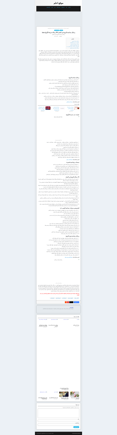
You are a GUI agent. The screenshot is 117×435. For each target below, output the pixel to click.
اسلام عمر (60, 36)
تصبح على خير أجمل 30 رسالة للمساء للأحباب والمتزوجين (70, 108)
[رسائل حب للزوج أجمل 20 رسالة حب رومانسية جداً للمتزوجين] (47, 108)
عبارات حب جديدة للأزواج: (74, 42)
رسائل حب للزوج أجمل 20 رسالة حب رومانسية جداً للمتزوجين (41, 108)
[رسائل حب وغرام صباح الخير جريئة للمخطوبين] (53, 321)
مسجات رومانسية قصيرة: (74, 43)
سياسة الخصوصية (43, 433)
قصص (52, 7)
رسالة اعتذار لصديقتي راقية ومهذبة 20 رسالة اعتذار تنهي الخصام (56, 108)
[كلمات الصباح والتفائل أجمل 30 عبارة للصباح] (74, 394)
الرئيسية (69, 7)
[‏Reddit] (66, 302)
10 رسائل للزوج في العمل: (74, 45)
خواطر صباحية (70, 298)
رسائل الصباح (58, 298)
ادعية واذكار (63, 7)
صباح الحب (52, 298)
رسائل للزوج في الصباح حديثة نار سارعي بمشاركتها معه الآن (64, 388)
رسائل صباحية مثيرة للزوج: (74, 47)
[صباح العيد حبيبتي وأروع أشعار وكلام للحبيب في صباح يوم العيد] (42, 321)
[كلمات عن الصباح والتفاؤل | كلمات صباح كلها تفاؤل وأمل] (42, 394)
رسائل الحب (64, 298)
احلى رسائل (76, 298)
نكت (66, 7)
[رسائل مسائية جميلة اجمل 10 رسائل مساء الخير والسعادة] (64, 394)
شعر (54, 7)
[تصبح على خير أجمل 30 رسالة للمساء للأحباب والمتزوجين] (76, 108)
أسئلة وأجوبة (48, 7)
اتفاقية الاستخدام (39, 433)
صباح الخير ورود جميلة (68, 257)
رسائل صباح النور (69, 101)
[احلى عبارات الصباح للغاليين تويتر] (53, 394)
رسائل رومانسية (57, 30)
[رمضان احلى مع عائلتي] (74, 321)
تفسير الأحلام (58, 7)
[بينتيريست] (68, 302)
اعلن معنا (50, 433)
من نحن (47, 433)
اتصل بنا (52, 433)
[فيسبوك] (72, 310)
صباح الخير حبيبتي (69, 159)
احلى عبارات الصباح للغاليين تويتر (53, 397)
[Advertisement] (74, 18)
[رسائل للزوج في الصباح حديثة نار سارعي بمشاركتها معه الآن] (64, 353)
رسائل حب (64, 28)
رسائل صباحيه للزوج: (75, 41)
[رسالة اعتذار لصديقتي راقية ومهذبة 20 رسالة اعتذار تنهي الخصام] (62, 108)
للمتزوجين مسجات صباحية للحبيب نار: (72, 46)
